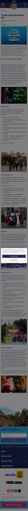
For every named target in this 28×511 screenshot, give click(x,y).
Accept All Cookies (14, 256)
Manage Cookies (14, 259)
